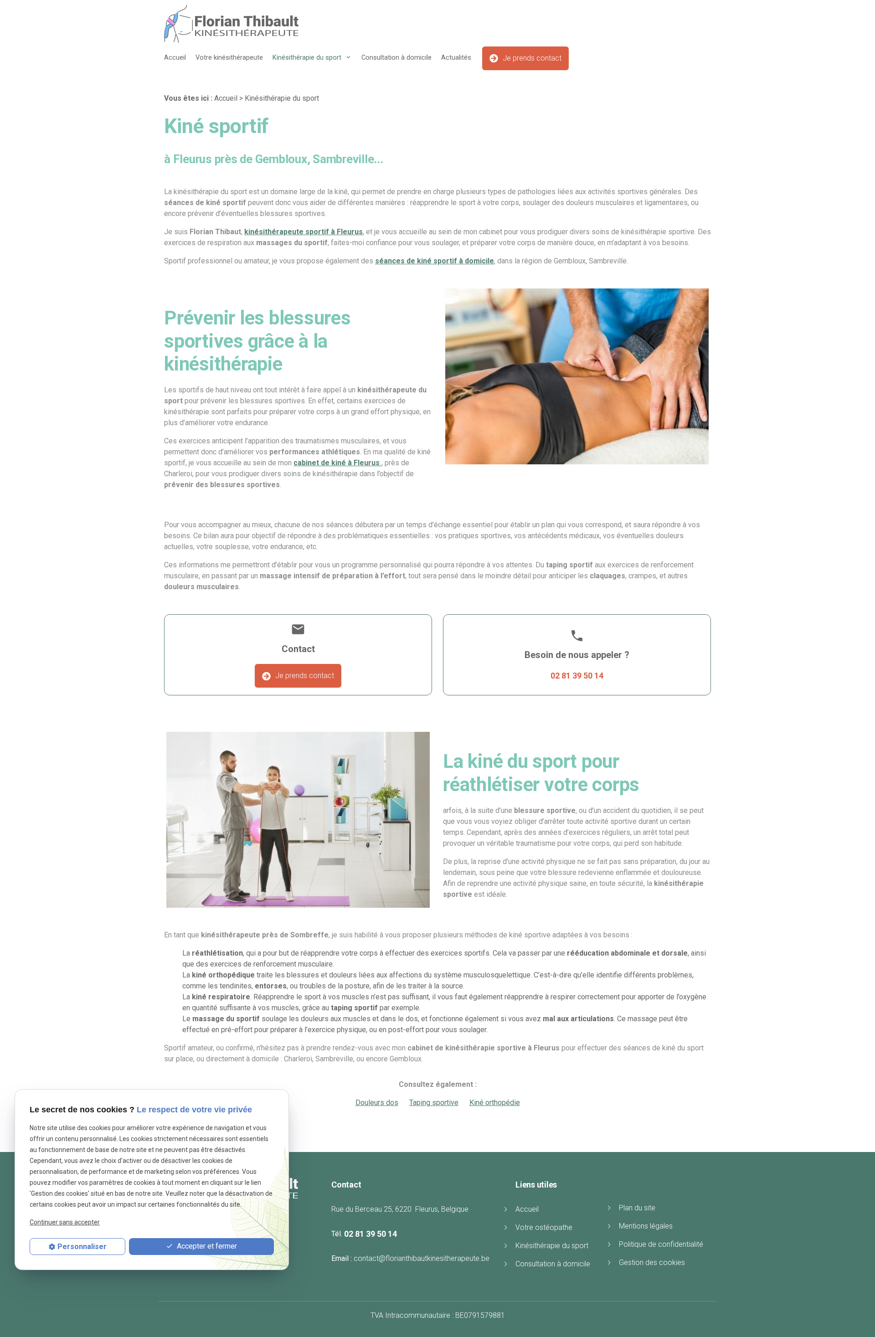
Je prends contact (532, 58)
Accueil (175, 58)
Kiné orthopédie (494, 1102)
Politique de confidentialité (661, 1244)
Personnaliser (82, 1246)
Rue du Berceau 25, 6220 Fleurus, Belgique (399, 1209)
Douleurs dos (376, 1102)
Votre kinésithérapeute (229, 58)
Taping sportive (433, 1102)
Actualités (456, 58)
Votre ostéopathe (543, 1227)
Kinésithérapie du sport (308, 58)
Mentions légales (646, 1226)
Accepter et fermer (206, 1246)
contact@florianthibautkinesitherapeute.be (421, 1258)
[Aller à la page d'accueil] (231, 24)
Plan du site (637, 1207)
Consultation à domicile (396, 58)
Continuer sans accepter (65, 1222)
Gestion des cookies (652, 1262)
